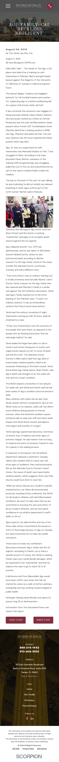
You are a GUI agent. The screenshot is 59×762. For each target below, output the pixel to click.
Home (29, 689)
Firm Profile (29, 694)
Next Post (43, 620)
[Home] (28, 6)
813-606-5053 (29, 651)
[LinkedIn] (31, 718)
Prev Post (16, 620)
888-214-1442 (29, 647)
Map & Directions (29, 676)
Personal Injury (29, 706)
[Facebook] (27, 718)
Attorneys (29, 700)
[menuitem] (15, 748)
